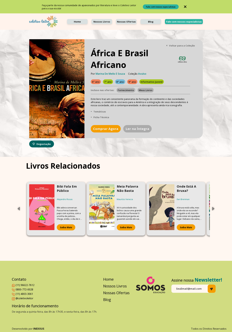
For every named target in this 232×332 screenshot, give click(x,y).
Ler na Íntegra (137, 129)
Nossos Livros (101, 21)
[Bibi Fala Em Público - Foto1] (41, 208)
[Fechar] (185, 6)
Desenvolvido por (28, 328)
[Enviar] (212, 289)
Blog (150, 21)
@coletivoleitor (24, 298)
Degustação (43, 144)
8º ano (120, 81)
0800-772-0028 (24, 289)
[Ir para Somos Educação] (150, 285)
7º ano (108, 81)
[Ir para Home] (43, 21)
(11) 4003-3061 (24, 294)
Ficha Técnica (101, 117)
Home (77, 21)
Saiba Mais (66, 227)
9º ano (132, 81)
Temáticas (99, 111)
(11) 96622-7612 (25, 285)
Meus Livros (145, 90)
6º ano (96, 81)
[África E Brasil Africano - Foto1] (56, 88)
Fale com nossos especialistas (160, 6)
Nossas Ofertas (126, 21)
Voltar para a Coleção (182, 45)
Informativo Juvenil (152, 81)
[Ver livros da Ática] (182, 59)
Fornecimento (126, 90)
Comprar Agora (105, 129)
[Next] (213, 208)
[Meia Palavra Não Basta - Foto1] (101, 208)
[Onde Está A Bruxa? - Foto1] (161, 208)
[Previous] (19, 208)
